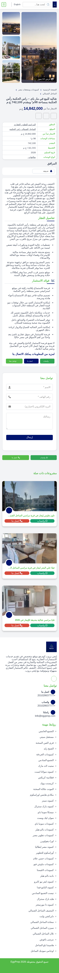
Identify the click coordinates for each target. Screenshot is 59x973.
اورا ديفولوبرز (47, 841)
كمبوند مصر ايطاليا (44, 847)
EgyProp (15, 962)
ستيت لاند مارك (46, 766)
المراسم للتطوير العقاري (25, 124)
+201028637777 (46, 695)
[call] (46, 116)
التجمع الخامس (46, 731)
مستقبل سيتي (47, 737)
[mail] (39, 116)
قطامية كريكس (46, 777)
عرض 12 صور (44, 79)
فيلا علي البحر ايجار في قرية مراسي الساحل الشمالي (30, 567)
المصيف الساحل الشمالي (41, 910)
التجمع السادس (46, 760)
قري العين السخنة (45, 743)
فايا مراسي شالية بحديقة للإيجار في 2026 (34, 620)
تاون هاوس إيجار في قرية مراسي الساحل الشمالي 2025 (30, 515)
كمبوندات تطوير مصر (43, 835)
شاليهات (32, 157)
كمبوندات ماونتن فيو (44, 864)
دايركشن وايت (46, 916)
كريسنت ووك (47, 783)
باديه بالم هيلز (47, 876)
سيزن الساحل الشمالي (42, 928)
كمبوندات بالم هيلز (44, 829)
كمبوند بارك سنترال (44, 806)
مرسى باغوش (47, 939)
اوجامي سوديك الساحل (42, 951)
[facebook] (8, 4)
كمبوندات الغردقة (45, 754)
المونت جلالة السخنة (43, 789)
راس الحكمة (15, 129)
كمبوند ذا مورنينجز (45, 904)
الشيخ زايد (49, 748)
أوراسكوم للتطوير (45, 852)
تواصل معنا (13, 361)
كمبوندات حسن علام (43, 858)
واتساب (46, 361)
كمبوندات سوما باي (44, 823)
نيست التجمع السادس (43, 893)
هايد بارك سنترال (45, 899)
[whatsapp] (54, 116)
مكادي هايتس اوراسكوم (42, 795)
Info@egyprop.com (45, 716)
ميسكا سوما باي (46, 812)
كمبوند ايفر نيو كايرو (44, 881)
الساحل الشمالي (28, 129)
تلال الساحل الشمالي (43, 933)
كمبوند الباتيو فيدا (45, 887)
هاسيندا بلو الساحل (44, 945)
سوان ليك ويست (45, 818)
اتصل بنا (30, 361)
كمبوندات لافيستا (45, 870)
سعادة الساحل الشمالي (42, 922)
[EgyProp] (55, 4)
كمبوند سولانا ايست (44, 771)
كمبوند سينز (48, 800)
